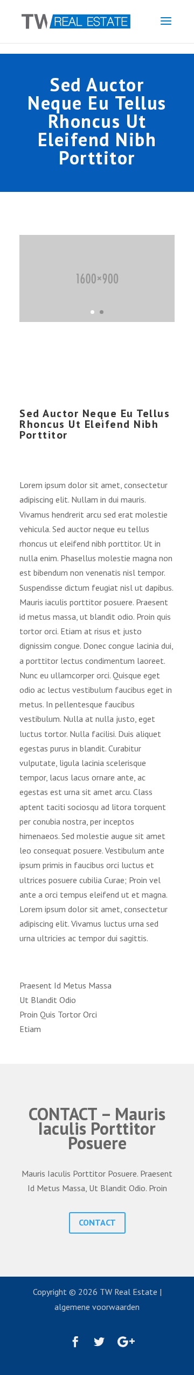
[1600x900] (97, 318)
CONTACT (97, 1222)
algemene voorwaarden (97, 1306)
